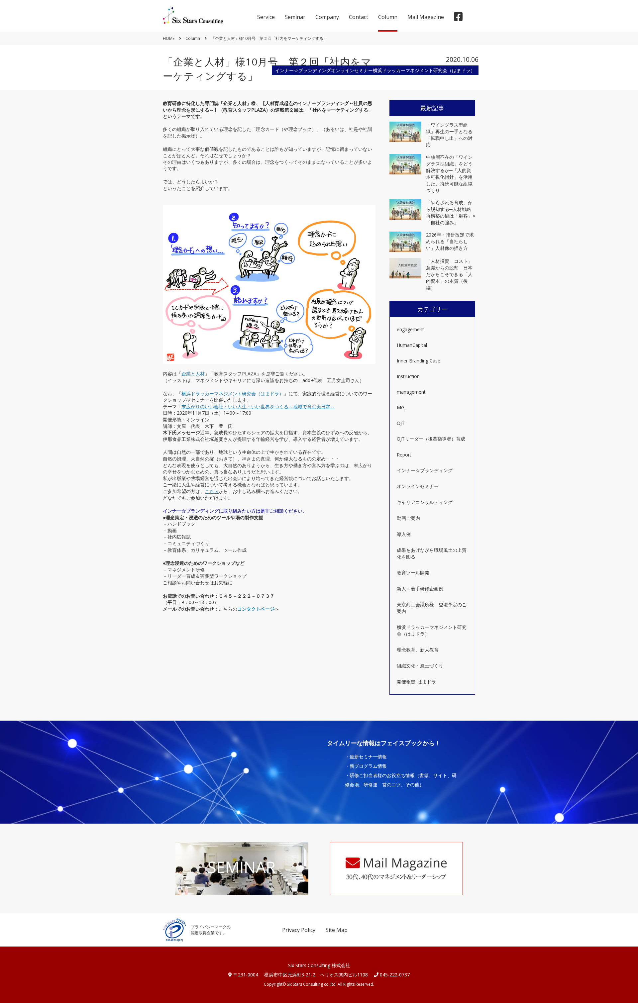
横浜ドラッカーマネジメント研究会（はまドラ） (232, 393)
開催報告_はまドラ (416, 681)
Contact (358, 17)
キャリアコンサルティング (425, 502)
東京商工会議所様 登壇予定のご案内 (432, 607)
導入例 (404, 534)
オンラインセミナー (418, 486)
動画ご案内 (408, 518)
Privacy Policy (298, 930)
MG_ (401, 407)
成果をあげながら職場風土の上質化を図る (432, 553)
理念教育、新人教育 (418, 650)
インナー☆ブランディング (425, 470)
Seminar (295, 17)
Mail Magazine (425, 17)
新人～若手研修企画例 (420, 588)
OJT (401, 423)
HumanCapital (412, 345)
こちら (212, 491)
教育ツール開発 (413, 572)
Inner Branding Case (418, 360)
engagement (410, 329)
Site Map (337, 930)
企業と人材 (193, 373)
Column (387, 17)
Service (266, 17)
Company (327, 17)
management (411, 392)
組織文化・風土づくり (420, 665)
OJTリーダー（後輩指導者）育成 (431, 439)
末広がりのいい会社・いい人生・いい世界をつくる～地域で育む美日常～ (258, 406)
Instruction (408, 376)
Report (404, 454)
